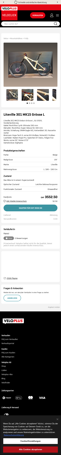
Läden (4, 370)
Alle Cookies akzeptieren (30, 449)
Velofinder (5, 383)
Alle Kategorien (7, 357)
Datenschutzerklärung (14, 435)
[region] (30, 435)
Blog (3, 378)
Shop (3, 366)
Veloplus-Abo (7, 374)
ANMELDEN (12, 298)
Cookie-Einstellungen (30, 441)
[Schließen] (57, 419)
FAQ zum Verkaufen (9, 339)
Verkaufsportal (7, 343)
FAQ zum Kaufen (8, 353)
